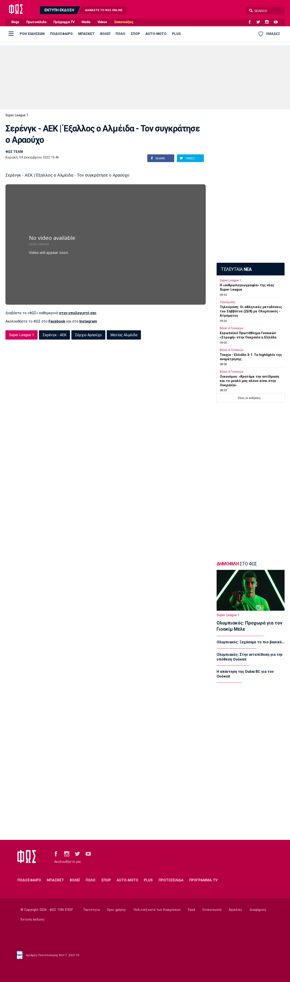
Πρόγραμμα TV (63, 22)
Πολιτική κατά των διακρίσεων (157, 910)
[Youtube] (277, 22)
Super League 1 (16, 115)
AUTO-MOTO (156, 34)
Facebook (56, 321)
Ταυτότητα (91, 910)
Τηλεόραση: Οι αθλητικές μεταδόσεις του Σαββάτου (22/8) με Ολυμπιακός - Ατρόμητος (251, 311)
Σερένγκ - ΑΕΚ (54, 335)
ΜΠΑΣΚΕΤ (86, 34)
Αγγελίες (235, 910)
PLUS (176, 34)
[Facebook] (251, 22)
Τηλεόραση (227, 302)
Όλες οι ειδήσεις (249, 398)
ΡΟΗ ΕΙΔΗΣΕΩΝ (32, 34)
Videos (102, 22)
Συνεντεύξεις (123, 22)
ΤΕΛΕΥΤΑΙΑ (236, 269)
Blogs (15, 22)
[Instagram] (268, 22)
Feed (191, 910)
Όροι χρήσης (116, 910)
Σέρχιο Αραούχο (88, 335)
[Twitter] (260, 22)
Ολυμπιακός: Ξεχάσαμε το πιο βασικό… (251, 642)
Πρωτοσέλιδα (36, 22)
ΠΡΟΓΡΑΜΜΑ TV (203, 880)
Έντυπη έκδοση (32, 919)
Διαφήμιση (258, 910)
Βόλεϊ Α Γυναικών (231, 328)
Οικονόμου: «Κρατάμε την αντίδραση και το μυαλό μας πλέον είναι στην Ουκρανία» (249, 381)
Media (86, 22)
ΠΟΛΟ (120, 34)
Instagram (88, 321)
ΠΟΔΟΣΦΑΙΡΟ (61, 34)
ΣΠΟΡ (135, 34)
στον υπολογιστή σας (78, 313)
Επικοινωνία (212, 910)
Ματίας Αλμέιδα (123, 335)
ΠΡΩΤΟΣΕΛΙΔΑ (171, 880)
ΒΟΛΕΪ (105, 34)
